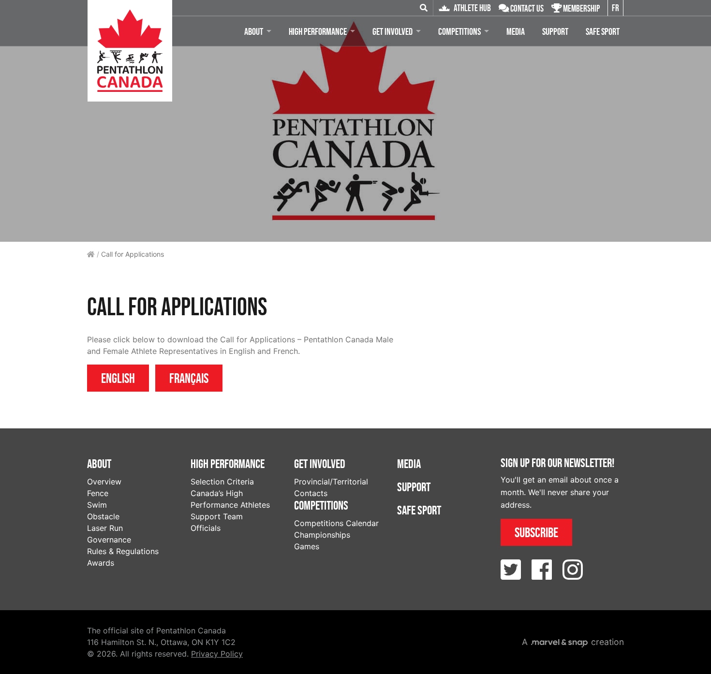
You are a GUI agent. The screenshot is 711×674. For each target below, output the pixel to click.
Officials (206, 528)
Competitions (459, 31)
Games (306, 546)
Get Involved (392, 31)
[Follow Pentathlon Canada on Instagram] (573, 570)
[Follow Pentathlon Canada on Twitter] (511, 570)
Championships (322, 535)
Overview (104, 481)
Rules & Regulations (123, 551)
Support (555, 31)
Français (188, 378)
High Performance (318, 31)
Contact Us (526, 8)
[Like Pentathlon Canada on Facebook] (542, 570)
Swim (97, 505)
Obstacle (103, 516)
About (253, 31)
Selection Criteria (222, 481)
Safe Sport (603, 31)
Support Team (217, 516)
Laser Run (105, 528)
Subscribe (536, 532)
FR (615, 8)
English (118, 378)
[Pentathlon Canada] (130, 51)
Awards (100, 563)
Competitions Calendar (336, 523)
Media (515, 31)
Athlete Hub (471, 8)
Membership (581, 8)
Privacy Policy (217, 654)
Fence (97, 493)
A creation (573, 642)
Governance (109, 539)
